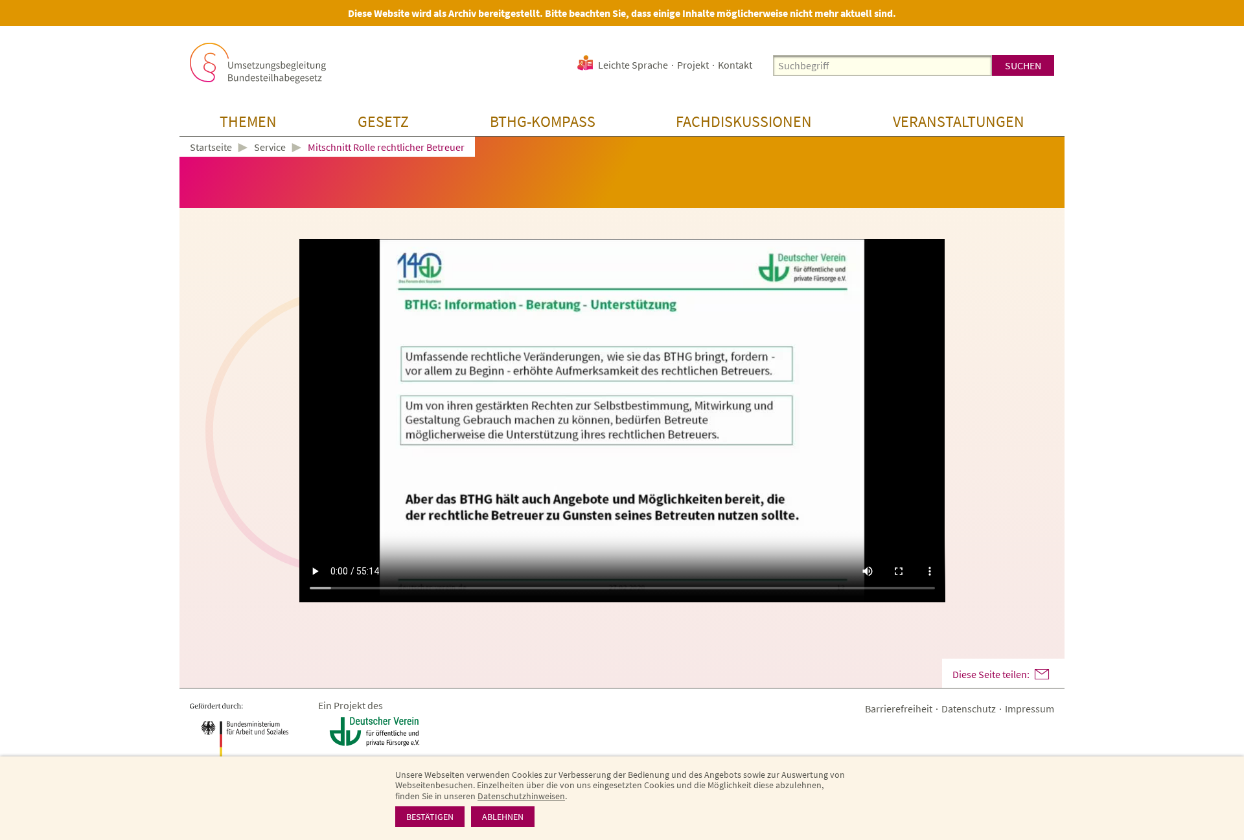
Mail (1042, 674)
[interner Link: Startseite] (257, 63)
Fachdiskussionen (744, 121)
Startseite (211, 147)
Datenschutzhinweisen (521, 796)
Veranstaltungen (958, 121)
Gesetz (383, 121)
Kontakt (735, 64)
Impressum (1029, 708)
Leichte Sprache (633, 64)
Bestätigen (430, 817)
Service (270, 147)
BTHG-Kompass (542, 121)
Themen (248, 121)
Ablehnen (503, 817)
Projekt (693, 64)
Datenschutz (968, 708)
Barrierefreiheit (898, 708)
